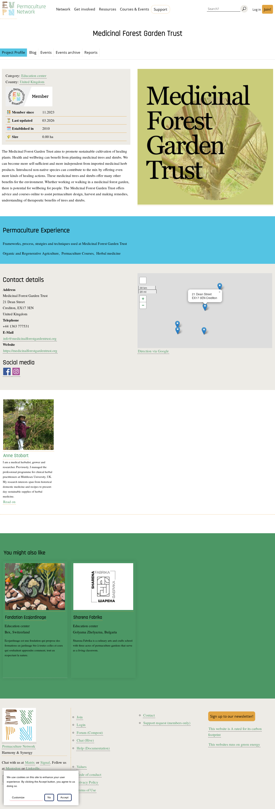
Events (46, 52)
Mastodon (13, 768)
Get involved (84, 9)
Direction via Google (153, 351)
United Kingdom (32, 81)
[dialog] (41, 788)
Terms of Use (86, 790)
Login (81, 724)
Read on (9, 501)
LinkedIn (32, 768)
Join (80, 717)
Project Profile (13, 52)
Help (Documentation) (93, 748)
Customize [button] (18, 797)
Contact (149, 715)
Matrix (30, 762)
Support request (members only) (166, 722)
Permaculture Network (31, 9)
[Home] (8, 9)
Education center (33, 75)
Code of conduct (89, 774)
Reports (90, 52)
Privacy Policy (87, 782)
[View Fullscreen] (143, 280)
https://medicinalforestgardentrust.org (30, 350)
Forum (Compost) (90, 732)
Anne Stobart (16, 456)
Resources (107, 9)
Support (160, 9)
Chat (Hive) (85, 740)
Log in (257, 9)
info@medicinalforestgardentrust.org (29, 338)
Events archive (68, 52)
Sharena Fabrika (87, 617)
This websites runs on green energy (234, 744)
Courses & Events (134, 9)
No (49, 797)
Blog (32, 52)
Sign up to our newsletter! (231, 716)
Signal (45, 762)
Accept (64, 797)
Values (81, 766)
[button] (204, 331)
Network (63, 9)
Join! (267, 9)
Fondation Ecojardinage (25, 617)
